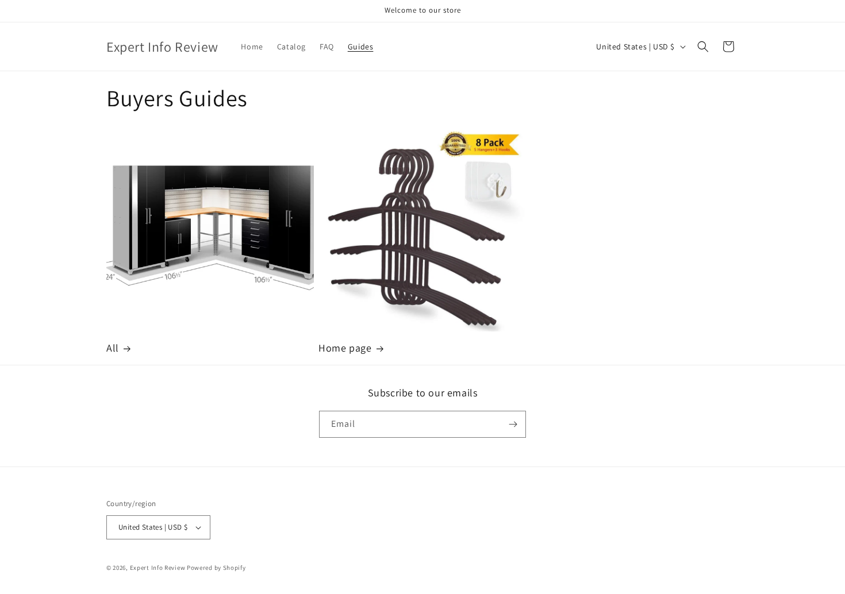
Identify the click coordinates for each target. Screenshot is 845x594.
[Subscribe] (512, 424)
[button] (703, 46)
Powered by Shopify (216, 568)
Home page (344, 347)
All (112, 347)
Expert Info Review (158, 568)
